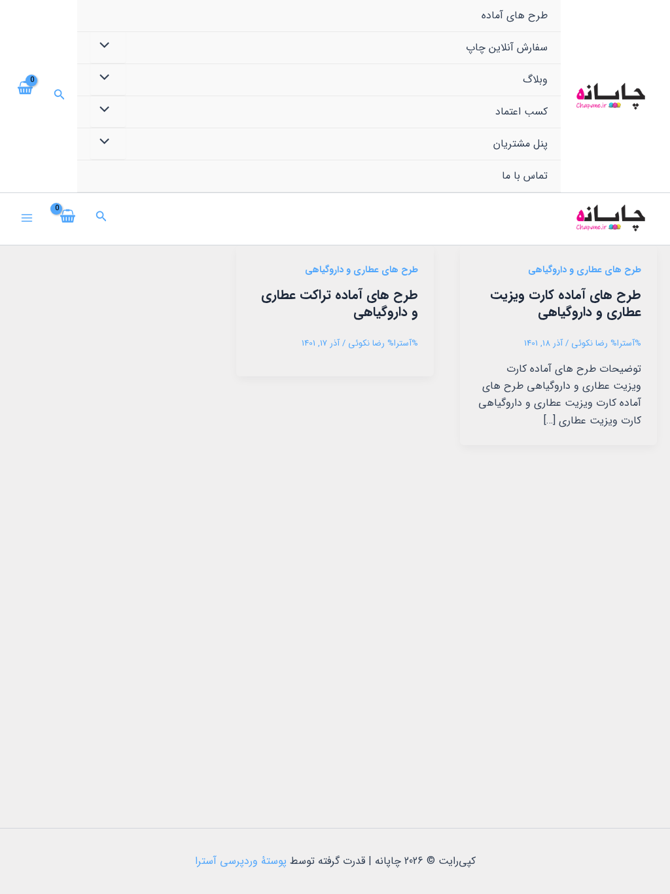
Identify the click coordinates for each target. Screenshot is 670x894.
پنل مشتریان (520, 143)
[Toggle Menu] (108, 47)
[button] (58, 96)
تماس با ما (525, 176)
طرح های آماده (515, 15)
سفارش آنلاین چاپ (507, 47)
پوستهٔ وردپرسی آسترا (241, 861)
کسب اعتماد (521, 111)
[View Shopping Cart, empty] (26, 95)
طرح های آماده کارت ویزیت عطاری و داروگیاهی (565, 303)
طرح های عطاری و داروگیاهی (584, 269)
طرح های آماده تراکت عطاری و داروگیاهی (339, 303)
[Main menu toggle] (27, 218)
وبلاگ (535, 79)
